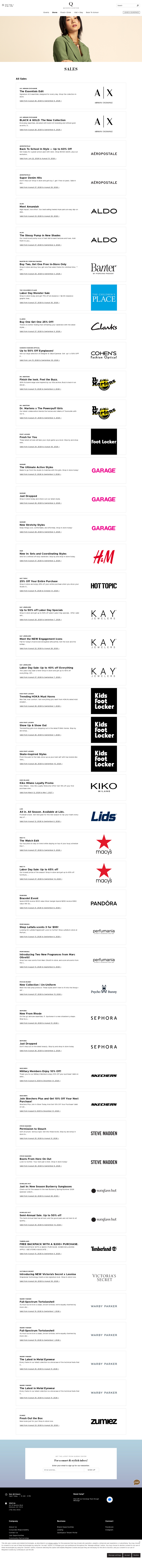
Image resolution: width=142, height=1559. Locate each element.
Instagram (109, 1530)
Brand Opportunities (65, 1527)
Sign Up (91, 1470)
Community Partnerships (19, 1538)
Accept (127, 1555)
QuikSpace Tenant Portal (67, 1533)
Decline (136, 1555)
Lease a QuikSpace (131, 12)
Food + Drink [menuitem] (66, 12)
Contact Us (13, 1533)
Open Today (8, 4)
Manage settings (115, 1555)
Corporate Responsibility (19, 1530)
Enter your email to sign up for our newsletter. (71, 1466)
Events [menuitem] (46, 12)
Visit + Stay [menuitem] (78, 12)
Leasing (60, 1530)
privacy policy (53, 1543)
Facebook (109, 1527)
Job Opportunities (16, 1535)
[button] (139, 1542)
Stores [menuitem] (54, 12)
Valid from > (41, 101)
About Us (13, 1527)
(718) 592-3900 (15, 1510)
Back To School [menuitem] (92, 12)
